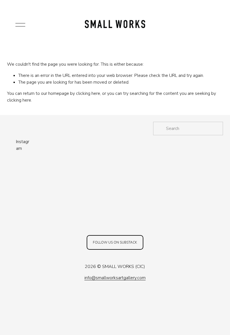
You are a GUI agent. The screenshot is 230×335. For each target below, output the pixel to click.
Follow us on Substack (115, 242)
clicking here (88, 93)
